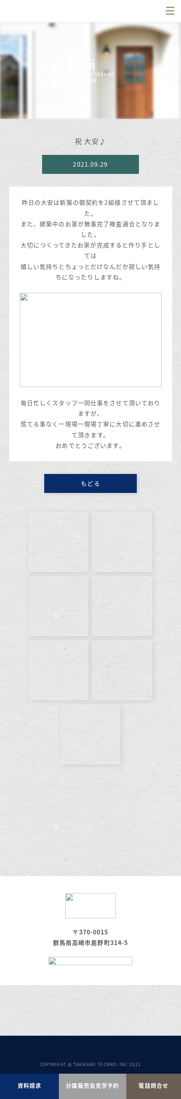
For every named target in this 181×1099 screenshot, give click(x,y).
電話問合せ (153, 1085)
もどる (90, 483)
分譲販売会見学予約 (92, 1085)
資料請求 (29, 1085)
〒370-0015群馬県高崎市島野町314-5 (90, 937)
